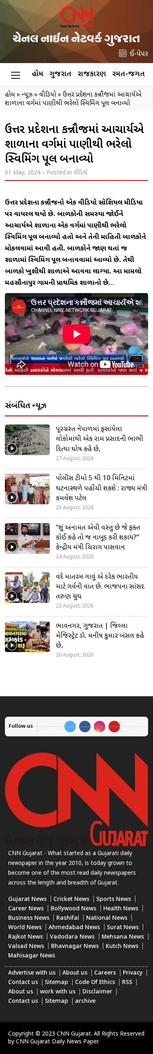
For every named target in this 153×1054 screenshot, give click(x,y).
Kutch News (122, 946)
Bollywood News (73, 909)
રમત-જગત (128, 74)
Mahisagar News (31, 956)
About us (74, 973)
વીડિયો (80, 173)
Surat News (123, 928)
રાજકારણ (92, 74)
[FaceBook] (85, 726)
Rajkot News (25, 937)
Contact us (23, 982)
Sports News (113, 899)
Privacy (132, 973)
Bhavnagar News (75, 946)
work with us (57, 992)
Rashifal (67, 918)
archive (85, 1001)
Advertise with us (31, 973)
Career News (26, 909)
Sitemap (56, 982)
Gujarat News (27, 899)
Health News (120, 909)
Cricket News (71, 899)
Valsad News (26, 946)
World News (25, 928)
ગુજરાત (60, 74)
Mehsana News (123, 937)
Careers (105, 973)
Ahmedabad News (74, 928)
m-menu (15, 74)
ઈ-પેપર (139, 54)
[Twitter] (70, 726)
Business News (28, 918)
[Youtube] (114, 726)
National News (106, 918)
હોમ (37, 74)
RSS (127, 982)
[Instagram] (99, 726)
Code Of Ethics (95, 982)
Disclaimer (97, 992)
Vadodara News (72, 937)
